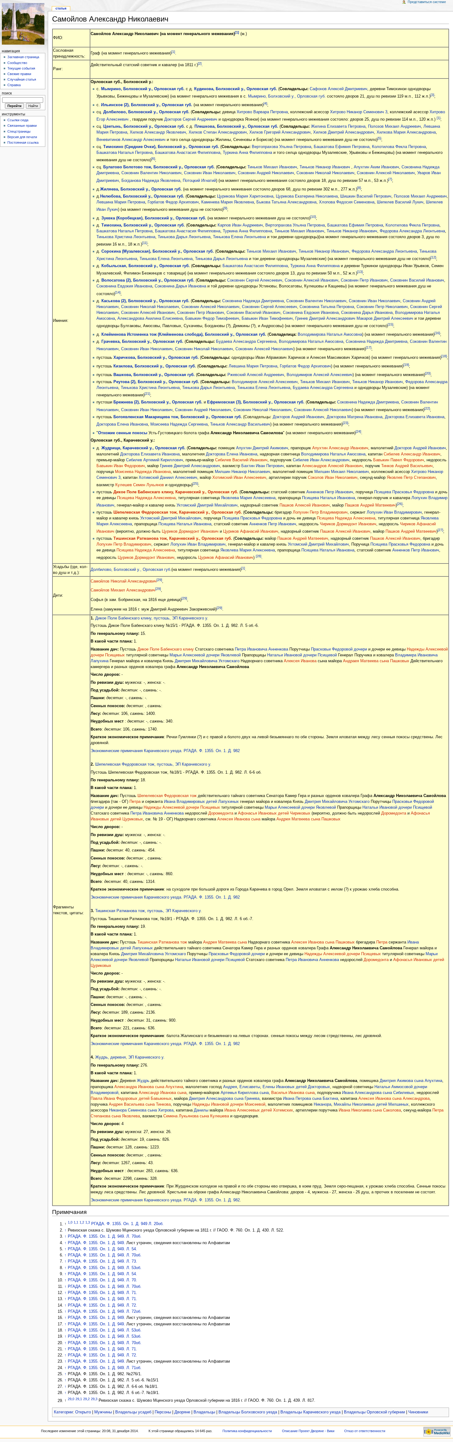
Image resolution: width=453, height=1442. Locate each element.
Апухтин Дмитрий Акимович (262, 448)
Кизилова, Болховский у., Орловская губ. (154, 366)
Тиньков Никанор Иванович (325, 167)
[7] (390, 179)
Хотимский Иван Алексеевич (239, 477)
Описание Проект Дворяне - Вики (308, 1431)
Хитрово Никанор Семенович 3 (358, 112)
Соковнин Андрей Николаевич (266, 173)
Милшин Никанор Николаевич (242, 472)
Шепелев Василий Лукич (400, 202)
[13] (360, 272)
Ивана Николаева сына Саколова (370, 1110)
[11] (144, 243)
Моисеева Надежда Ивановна (143, 472)
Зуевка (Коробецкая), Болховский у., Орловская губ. (153, 218)
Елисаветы (249, 1087)
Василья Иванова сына (293, 1093)
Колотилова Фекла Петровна (399, 147)
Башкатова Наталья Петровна (124, 152)
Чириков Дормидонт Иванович (348, 524)
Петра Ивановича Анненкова (261, 649)
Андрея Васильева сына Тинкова (140, 1104)
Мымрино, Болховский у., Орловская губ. (143, 89)
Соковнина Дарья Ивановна (180, 286)
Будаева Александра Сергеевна (246, 341)
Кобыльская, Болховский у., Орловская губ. (145, 266)
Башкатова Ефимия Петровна (341, 147)
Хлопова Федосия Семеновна (346, 202)
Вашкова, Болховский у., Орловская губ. (154, 375)
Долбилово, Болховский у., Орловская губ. (146, 112)
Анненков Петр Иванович (329, 492)
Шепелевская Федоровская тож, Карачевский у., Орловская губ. (177, 512)
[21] (147, 393)
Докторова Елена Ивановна (122, 424)
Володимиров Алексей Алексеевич (320, 375)
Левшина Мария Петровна (120, 202)
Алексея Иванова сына (238, 819)
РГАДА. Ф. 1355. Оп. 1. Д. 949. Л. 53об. (104, 1268)
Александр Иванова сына (162, 1093)
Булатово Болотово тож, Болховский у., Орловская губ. (159, 167)
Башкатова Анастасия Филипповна (187, 152)
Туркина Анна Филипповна (247, 152)
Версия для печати (22, 137)
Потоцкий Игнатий (199, 180)
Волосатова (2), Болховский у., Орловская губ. (147, 280)
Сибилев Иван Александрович (321, 460)
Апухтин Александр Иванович (340, 448)
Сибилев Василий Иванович (241, 460)
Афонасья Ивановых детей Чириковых (274, 813)
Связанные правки (22, 125)
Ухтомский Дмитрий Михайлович (207, 505)
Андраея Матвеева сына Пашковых (376, 661)
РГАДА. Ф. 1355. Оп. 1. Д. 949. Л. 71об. (104, 1368)
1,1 (76, 1222)
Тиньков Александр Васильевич (240, 424)
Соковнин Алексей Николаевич (386, 173)
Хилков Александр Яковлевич (158, 132)
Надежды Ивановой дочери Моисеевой (228, 1104)
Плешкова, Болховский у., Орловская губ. (236, 126)
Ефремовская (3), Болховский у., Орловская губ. (255, 402)
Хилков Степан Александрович (218, 132)
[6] (153, 158)
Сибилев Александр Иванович (412, 454)
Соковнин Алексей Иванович (311, 280)
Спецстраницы (19, 131)
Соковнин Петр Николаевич (382, 307)
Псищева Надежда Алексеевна (146, 498)
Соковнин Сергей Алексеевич (254, 280)
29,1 (79, 1399)
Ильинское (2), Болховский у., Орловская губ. (146, 105)
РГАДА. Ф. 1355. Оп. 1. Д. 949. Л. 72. (102, 1305)
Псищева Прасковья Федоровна (404, 492)
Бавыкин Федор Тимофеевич (212, 318)
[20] (428, 373)
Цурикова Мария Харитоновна (245, 196)
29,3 (94, 1399)
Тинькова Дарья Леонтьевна (184, 237)
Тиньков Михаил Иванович (272, 167)
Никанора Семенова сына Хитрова (141, 1110)
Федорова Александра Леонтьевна (412, 231)
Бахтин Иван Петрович (262, 466)
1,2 (82, 1222)
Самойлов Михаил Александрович (123, 590)
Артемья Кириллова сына (245, 1093)
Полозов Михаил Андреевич (394, 126)
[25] (195, 483)
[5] (379, 138)
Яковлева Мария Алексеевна (248, 498)
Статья (60, 8)
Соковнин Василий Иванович (417, 280)
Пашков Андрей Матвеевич (370, 505)
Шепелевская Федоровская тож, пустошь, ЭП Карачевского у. (153, 764)
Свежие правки (19, 74)
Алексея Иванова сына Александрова (394, 1098)
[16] (437, 333)
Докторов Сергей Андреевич (190, 119)
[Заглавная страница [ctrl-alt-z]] (24, 24)
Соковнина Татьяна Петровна (327, 307)
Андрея (230, 1087)
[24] (358, 431)
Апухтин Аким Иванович (376, 167)
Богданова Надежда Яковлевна (150, 180)
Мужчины (103, 1412)
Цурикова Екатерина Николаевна (307, 196)
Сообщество (17, 63)
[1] (237, 32)
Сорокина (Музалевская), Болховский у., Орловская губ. (157, 251)
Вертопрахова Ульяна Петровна (281, 147)
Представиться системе (427, 2)
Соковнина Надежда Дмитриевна (253, 301)
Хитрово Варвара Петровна (262, 112)
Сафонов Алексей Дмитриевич (338, 89)
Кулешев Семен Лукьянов (139, 485)
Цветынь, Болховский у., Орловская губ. (144, 126)
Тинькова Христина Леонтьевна (125, 237)
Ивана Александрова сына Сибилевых (378, 1093)
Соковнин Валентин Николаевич (151, 173)
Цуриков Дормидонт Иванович (190, 531)
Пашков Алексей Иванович (305, 505)
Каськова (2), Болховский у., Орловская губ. (145, 301)
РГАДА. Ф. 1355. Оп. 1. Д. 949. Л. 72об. (104, 1311)
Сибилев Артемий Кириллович (154, 460)
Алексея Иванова (300, 661)
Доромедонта (220, 813)
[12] (433, 257)
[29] (159, 580)
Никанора (322, 1104)
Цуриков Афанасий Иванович (250, 531)
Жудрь (143, 1081)
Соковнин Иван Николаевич (209, 173)
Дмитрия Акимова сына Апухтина (411, 1081)
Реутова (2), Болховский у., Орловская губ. (156, 382)
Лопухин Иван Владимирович (394, 512)
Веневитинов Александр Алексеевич (130, 140)
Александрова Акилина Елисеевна (150, 318)
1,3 (87, 1222)
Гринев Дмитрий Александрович (325, 318)
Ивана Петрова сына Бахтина (310, 1098)
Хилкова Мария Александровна (406, 132)
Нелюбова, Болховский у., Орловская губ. (142, 196)
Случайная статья (21, 79)
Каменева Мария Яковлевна (227, 202)
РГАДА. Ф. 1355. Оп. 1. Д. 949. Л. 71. (102, 1293)
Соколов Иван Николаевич (332, 477)
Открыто (83, 1412)
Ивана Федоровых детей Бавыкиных (138, 1098)
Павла (96, 1098)
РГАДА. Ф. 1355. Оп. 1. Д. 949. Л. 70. (102, 1280)
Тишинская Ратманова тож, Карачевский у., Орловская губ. (172, 538)
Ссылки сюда (17, 120)
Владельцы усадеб (133, 1412)
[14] (117, 292)
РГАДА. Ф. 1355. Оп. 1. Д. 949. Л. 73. (102, 1261)
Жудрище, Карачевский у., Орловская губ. (143, 448)
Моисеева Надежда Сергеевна (179, 424)
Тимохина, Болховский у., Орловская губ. (143, 225)
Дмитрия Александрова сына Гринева (224, 1098)
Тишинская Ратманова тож (162, 942)
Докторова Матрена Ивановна (354, 417)
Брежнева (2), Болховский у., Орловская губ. (157, 402)
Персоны (163, 1412)
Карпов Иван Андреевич (240, 225)
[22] (427, 408)
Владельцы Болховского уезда (247, 1412)
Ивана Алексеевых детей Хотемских (258, 1110)
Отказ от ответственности (364, 1431)
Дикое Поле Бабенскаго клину (165, 649)
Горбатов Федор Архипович (173, 202)
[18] (444, 356)
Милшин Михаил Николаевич (341, 472)
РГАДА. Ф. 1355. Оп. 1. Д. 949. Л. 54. (102, 1249)
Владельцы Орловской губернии (374, 1412)
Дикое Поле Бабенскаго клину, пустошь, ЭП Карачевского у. (151, 618)
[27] (440, 530)
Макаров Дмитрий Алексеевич (385, 318)
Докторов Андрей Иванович (298, 417)
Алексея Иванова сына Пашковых (323, 942)
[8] (359, 188)
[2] (200, 63)
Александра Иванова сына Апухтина (148, 1087)
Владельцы (204, 1412)
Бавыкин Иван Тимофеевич (267, 318)
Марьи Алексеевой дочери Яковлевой (205, 655)
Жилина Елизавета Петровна (338, 126)
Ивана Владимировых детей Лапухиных (201, 801)
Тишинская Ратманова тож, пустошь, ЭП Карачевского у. (148, 911)
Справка (14, 85)
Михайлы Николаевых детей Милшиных (371, 1104)
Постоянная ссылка (23, 142)
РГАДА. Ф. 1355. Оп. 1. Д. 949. (97, 1243)
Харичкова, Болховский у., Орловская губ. (156, 357)
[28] (258, 556)
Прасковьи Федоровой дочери (339, 649)
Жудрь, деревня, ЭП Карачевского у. (130, 1057)
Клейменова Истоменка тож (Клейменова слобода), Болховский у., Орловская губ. (183, 334)
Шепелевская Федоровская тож (167, 796)
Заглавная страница (23, 57)
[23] (345, 423)
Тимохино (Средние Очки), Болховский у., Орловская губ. (161, 147)
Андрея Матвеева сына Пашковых (308, 819)
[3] (432, 95)
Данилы (201, 1110)
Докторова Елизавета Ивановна (414, 417)
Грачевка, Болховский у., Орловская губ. (142, 341)
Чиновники (418, 1412)
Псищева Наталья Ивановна (328, 498)
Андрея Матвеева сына (225, 942)
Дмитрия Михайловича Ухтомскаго (207, 661)
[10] (313, 216)
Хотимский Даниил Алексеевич (168, 477)
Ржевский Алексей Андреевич (255, 375)
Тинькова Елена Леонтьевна (239, 237)
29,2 (86, 1399)
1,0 (70, 1222)
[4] (265, 103)
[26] (399, 504)
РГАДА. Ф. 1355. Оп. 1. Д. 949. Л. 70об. (104, 1236)
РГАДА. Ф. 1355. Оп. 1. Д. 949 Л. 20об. (127, 1224)
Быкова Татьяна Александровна (286, 202)
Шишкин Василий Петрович (365, 196)
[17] (368, 347)
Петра (135, 801)
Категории (63, 1412)
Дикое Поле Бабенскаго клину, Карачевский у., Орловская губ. (175, 492)
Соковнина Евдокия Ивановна (124, 286)
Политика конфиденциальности (247, 1431)
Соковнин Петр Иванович (364, 280)
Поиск (7, 93)
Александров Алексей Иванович (332, 466)
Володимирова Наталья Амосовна (330, 334)
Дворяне (182, 1412)
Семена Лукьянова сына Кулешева (196, 1116)
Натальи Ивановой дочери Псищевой (302, 655)
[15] (390, 324)
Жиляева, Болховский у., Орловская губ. (141, 189)
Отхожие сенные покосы (122, 433)
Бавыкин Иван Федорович (120, 466)
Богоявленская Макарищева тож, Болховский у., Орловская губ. (177, 417)
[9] (225, 208)
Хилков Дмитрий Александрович (343, 132)
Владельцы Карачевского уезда (310, 1412)
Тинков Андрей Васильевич (407, 466)
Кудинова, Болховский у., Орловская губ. (235, 89)
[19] (406, 365)
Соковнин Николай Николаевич (325, 173)
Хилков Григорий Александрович (280, 132)
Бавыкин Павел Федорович (398, 460)
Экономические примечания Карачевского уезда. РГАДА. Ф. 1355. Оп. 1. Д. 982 (165, 751)
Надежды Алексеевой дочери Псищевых (182, 807)
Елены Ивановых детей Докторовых (296, 1087)
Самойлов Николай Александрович (124, 581)
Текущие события (21, 68)
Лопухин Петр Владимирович (320, 512)
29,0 (71, 1399)
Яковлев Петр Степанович (411, 477)
